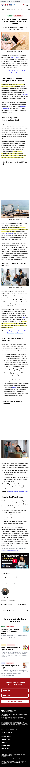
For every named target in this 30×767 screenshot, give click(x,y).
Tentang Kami (5, 739)
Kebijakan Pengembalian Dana (12, 759)
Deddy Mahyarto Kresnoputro (17, 27)
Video (17, 9)
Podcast (13, 9)
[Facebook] (2, 732)
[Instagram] (11, 732)
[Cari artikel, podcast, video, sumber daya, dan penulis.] (23, 5)
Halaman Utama (6, 736)
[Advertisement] (15, 181)
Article (10, 15)
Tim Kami (4, 742)
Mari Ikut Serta (5, 745)
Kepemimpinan (18, 15)
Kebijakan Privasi (3, 759)
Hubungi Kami (5, 748)
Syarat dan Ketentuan (21, 759)
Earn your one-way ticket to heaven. (9, 729)
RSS (28, 758)
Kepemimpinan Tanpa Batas (11, 583)
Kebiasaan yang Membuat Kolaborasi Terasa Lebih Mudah (10, 631)
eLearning (23, 9)
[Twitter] (4, 732)
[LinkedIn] (6, 732)
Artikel (8, 9)
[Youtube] (9, 732)
